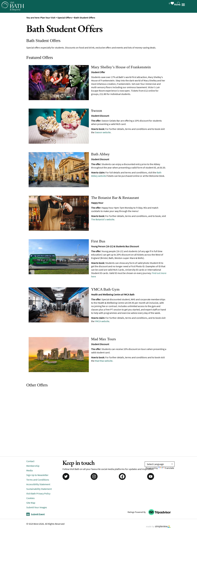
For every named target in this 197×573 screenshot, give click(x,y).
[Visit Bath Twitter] (65, 476)
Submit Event (38, 514)
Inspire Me (10, 58)
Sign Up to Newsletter (17, 85)
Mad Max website (104, 360)
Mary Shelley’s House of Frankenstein (121, 67)
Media (29, 470)
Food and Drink (13, 30)
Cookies (30, 498)
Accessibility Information (19, 76)
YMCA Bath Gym (105, 289)
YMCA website (102, 321)
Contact (30, 461)
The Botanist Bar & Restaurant (115, 198)
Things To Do (11, 11)
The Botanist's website (102, 219)
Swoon (96, 110)
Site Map (30, 502)
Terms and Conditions (37, 479)
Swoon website (103, 132)
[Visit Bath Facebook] (122, 476)
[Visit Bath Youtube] (151, 476)
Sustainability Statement (39, 488)
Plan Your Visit (12, 48)
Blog (6, 67)
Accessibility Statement (38, 484)
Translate (169, 467)
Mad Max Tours (103, 339)
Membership (32, 465)
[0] (172, 2)
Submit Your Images (36, 507)
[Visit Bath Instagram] (94, 476)
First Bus (98, 241)
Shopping (9, 39)
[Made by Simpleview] (158, 526)
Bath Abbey (100, 154)
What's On (9, 21)
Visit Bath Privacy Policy (38, 493)
